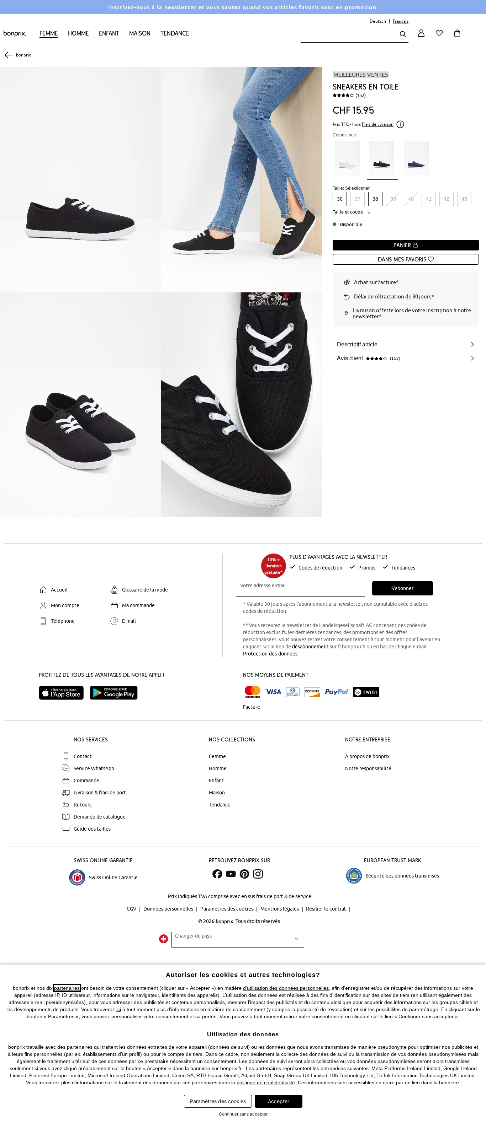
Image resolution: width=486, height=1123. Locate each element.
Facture (251, 707)
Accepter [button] (278, 1101)
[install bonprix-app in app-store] (64, 693)
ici (118, 1009)
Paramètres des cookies (227, 909)
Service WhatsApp (94, 768)
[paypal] (336, 692)
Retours (82, 805)
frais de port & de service (283, 896)
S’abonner (402, 588)
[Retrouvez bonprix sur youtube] (231, 874)
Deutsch (378, 21)
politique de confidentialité (266, 1082)
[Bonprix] (15, 35)
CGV (132, 909)
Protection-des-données (270, 654)
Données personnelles (168, 909)
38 (375, 199)
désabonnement (310, 646)
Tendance (174, 33)
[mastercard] (252, 692)
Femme (48, 33)
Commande (86, 780)
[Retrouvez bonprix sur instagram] (258, 874)
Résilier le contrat (326, 909)
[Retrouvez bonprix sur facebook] (217, 874)
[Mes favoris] (441, 37)
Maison (139, 33)
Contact (83, 756)
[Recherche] (403, 35)
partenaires (67, 988)
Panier (403, 245)
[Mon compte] (421, 37)
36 (340, 199)
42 (446, 199)
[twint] (366, 692)
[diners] (292, 692)
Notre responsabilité (368, 768)
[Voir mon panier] (458, 37)
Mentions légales (280, 909)
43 (464, 199)
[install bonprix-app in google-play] (116, 693)
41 (429, 199)
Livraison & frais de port (100, 792)
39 (393, 199)
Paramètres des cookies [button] (218, 1101)
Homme (78, 33)
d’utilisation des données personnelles (286, 988)
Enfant (109, 33)
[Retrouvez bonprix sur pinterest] (244, 874)
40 (411, 199)
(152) (360, 95)
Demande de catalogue (100, 817)
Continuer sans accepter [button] (243, 1114)
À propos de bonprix (367, 756)
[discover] (312, 692)
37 (357, 199)
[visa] (273, 691)
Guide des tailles (92, 829)
